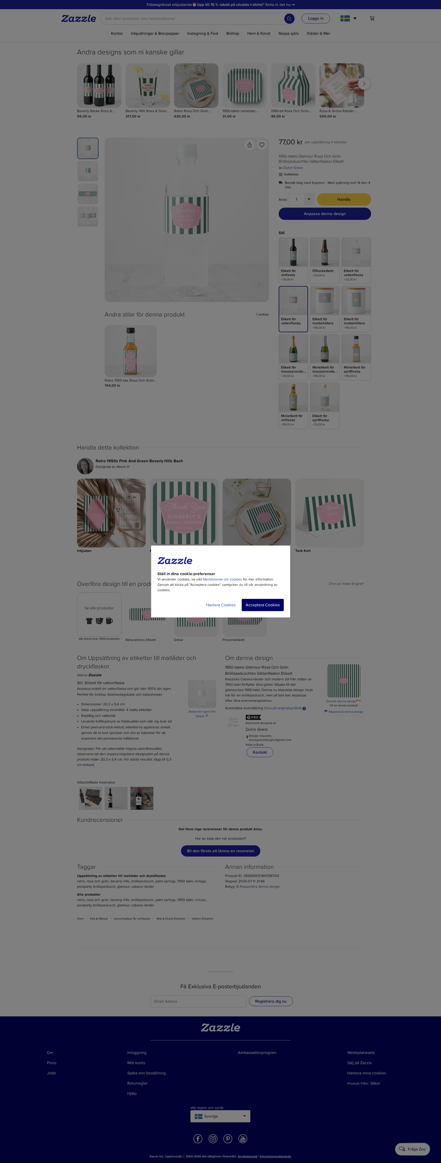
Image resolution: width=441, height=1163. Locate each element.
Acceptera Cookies (263, 605)
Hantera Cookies (221, 605)
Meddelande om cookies (222, 579)
